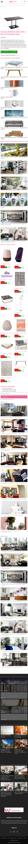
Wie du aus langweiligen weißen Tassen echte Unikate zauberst (13, 207)
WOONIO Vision (4, 838)
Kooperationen (19, 838)
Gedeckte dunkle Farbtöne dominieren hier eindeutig (11, 417)
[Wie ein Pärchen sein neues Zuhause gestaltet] (21, 786)
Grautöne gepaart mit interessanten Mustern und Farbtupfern (13, 483)
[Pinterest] (27, 1)
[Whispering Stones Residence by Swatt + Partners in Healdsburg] (7, 743)
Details (9, 267)
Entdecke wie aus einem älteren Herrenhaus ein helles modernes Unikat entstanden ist (13, 241)
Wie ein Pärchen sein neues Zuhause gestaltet (11, 174)
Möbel (6, 5)
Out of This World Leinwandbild (6, 107)
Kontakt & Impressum (14, 840)
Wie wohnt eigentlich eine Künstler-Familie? (11, 190)
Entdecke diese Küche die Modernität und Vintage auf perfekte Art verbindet (13, 224)
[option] (14, 109)
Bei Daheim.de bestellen (9, 52)
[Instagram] (24, 1)
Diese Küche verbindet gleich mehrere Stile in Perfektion (11, 667)
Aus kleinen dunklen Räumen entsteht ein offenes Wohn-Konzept (13, 601)
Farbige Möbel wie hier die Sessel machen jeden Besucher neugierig (13, 499)
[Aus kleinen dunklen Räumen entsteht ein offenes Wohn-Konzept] (21, 770)
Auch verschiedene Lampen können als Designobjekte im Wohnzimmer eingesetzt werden (12, 467)
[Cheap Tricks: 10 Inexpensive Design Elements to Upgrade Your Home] (21, 743)
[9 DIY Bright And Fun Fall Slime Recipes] (21, 730)
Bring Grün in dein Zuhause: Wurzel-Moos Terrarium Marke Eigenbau (14, 157)
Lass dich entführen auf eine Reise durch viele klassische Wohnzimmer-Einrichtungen (11, 618)
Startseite (2, 5)
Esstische (10, 5)
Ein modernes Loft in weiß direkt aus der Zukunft (10, 651)
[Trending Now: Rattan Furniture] (7, 730)
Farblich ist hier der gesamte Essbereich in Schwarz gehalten (12, 433)
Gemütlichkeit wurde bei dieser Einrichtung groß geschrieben (12, 551)
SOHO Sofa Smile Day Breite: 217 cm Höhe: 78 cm (10, 137)
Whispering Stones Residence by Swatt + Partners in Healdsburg (6, 751)
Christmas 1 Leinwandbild (5, 117)
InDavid (24, 838)
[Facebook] (22, 1)
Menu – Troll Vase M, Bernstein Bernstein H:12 (16, 87)
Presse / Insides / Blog (12, 838)
